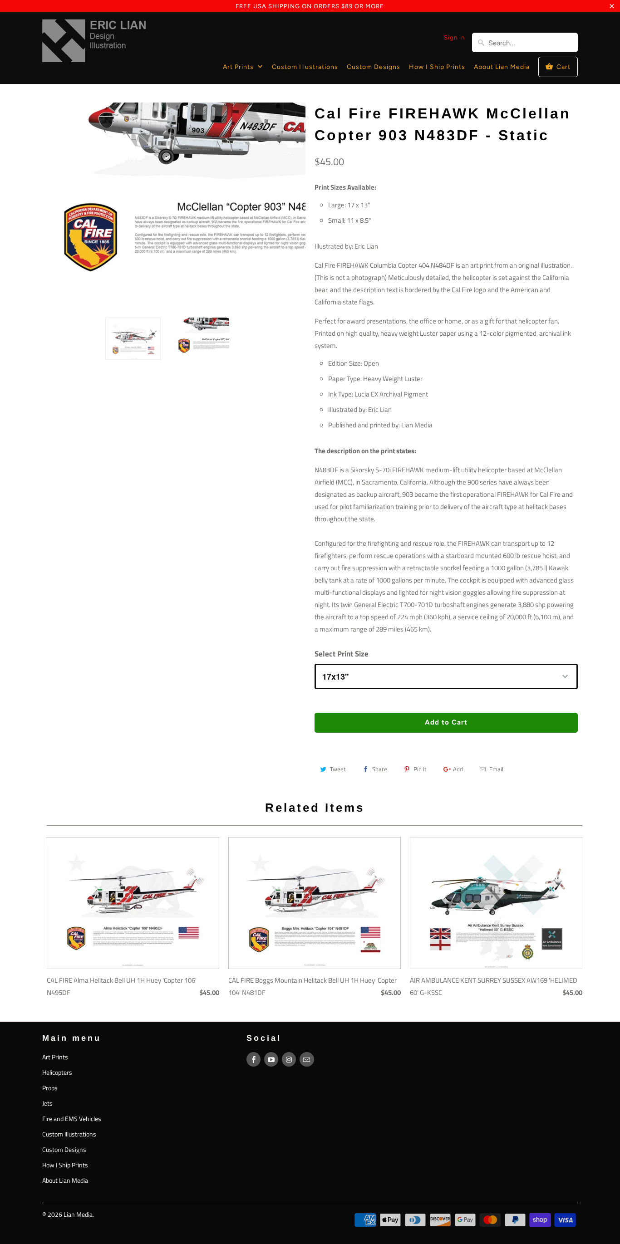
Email (496, 769)
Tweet (338, 769)
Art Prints (239, 67)
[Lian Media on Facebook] (253, 1059)
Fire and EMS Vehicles (71, 1118)
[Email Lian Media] (307, 1059)
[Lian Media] (94, 42)
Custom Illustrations (305, 67)
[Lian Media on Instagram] (289, 1059)
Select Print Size (342, 654)
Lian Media (78, 1214)
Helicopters (57, 1072)
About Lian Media (502, 67)
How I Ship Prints (437, 67)
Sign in (454, 37)
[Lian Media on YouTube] (271, 1059)
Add (458, 769)
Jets (47, 1103)
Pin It (420, 769)
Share (379, 769)
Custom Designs (373, 67)
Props (50, 1087)
